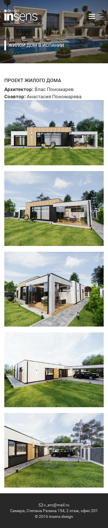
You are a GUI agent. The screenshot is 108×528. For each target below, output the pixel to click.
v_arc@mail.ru (56, 505)
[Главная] (20, 14)
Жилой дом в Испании (36, 45)
